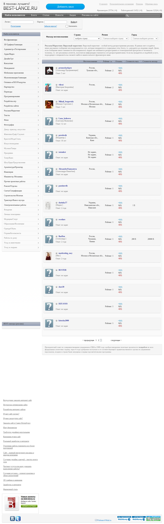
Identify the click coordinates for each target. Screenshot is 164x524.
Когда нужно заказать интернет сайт (17, 400)
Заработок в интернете (12, 485)
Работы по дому (10, 238)
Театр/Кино (8, 158)
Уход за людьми (10, 247)
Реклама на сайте (90, 15)
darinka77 (63, 203)
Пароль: (40, 22)
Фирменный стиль (10, 489)
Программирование (12, 96)
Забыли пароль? (50, 26)
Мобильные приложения (14, 73)
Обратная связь (151, 4)
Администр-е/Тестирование (15, 49)
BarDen (62, 236)
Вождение (8, 210)
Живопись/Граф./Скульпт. (14, 134)
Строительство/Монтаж (13, 195)
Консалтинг (8, 63)
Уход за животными (12, 243)
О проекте (103, 4)
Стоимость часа (132, 61)
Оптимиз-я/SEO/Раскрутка (15, 82)
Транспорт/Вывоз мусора (14, 200)
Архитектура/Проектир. (13, 167)
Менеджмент (9, 68)
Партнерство (9, 87)
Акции (72, 15)
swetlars (62, 219)
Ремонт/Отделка (10, 186)
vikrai (61, 85)
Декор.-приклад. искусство (14, 129)
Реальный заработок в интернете (16, 441)
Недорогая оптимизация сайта (15, 405)
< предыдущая (88, 340)
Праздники (8, 153)
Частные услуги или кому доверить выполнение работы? (17, 467)
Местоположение (90, 61)
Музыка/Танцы (10, 148)
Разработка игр (10, 101)
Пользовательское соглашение (122, 4)
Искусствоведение (11, 143)
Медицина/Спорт (11, 219)
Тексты (7, 115)
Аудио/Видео (9, 54)
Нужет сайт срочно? (11, 414)
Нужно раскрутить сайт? (13, 418)
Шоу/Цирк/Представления (14, 162)
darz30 (61, 287)
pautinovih (63, 186)
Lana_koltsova (65, 118)
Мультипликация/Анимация (15, 78)
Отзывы (118, 61)
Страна (77, 35)
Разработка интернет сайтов (14, 409)
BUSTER (62, 270)
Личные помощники (12, 214)
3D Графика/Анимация (13, 44)
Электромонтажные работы (15, 205)
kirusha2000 (64, 320)
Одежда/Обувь (10, 229)
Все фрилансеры (10, 40)
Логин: (7, 22)
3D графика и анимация (12, 480)
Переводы (8, 92)
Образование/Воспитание (14, 224)
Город (134, 35)
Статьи (46, 15)
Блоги (34, 15)
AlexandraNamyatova (68, 169)
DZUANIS (63, 304)
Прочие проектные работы (14, 181)
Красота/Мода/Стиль (12, 139)
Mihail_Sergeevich (66, 101)
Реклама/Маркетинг (12, 111)
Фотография (9, 125)
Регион (105, 35)
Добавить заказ (65, 6)
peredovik (63, 135)
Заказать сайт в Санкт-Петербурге (16, 423)
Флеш (6, 120)
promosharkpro (65, 68)
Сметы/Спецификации (13, 191)
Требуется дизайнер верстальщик (16, 432)
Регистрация (16, 26)
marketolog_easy (65, 253)
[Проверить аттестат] (139, 520)
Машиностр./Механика (13, 177)
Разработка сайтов (11, 106)
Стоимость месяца (150, 61)
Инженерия (8, 172)
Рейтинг (106, 61)
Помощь (139, 4)
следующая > (116, 340)
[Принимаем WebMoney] (124, 520)
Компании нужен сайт (11, 437)
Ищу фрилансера (10, 427)
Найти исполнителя (15, 15)
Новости (59, 15)
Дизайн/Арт (8, 59)
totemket (62, 152)
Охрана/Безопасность (12, 233)
